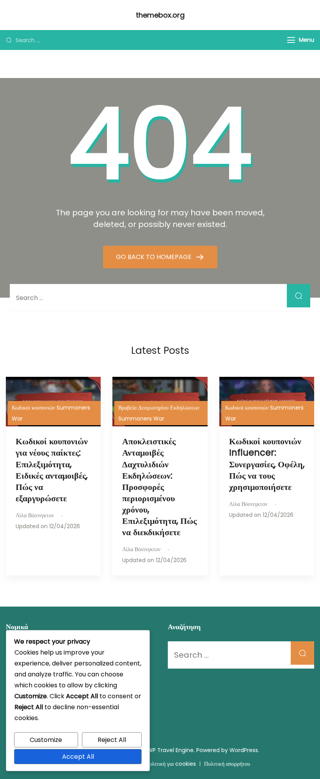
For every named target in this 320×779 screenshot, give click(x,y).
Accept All (78, 756)
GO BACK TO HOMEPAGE (154, 256)
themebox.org (160, 15)
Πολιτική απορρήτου (227, 764)
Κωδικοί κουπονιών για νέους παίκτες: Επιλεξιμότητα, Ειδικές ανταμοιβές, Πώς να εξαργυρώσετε (52, 469)
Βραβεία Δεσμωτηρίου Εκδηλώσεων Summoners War (158, 413)
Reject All (112, 739)
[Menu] (291, 40)
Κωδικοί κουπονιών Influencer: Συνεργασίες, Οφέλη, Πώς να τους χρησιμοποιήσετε (266, 464)
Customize (46, 739)
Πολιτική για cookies (170, 764)
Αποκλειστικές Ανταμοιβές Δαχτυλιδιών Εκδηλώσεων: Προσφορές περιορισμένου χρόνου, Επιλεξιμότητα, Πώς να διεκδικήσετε (159, 486)
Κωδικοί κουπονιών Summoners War (51, 413)
